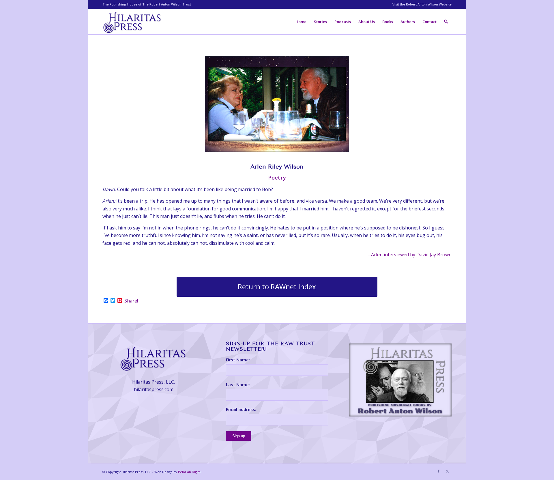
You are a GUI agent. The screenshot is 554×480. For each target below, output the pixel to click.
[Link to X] (447, 471)
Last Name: (238, 384)
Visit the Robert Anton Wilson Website (422, 4)
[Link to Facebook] (438, 471)
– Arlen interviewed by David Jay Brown (409, 254)
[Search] (446, 21)
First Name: (238, 360)
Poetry (277, 177)
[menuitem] (421, 4)
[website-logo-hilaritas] (132, 21)
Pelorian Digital (189, 472)
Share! (131, 300)
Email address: (241, 409)
